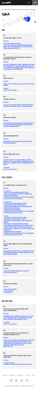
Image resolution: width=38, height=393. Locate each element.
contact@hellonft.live (9, 291)
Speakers (20, 375)
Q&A (33, 375)
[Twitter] (11, 380)
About (5, 375)
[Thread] (21, 380)
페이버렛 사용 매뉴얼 (8, 346)
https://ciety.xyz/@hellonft (10, 169)
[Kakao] (26, 380)
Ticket (27, 375)
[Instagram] (16, 380)
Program (12, 375)
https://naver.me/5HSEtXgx (10, 90)
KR (35, 2)
